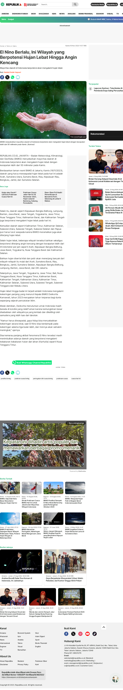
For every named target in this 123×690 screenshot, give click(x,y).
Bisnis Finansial (86, 14)
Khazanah (4, 636)
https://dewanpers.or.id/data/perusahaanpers (19, 677)
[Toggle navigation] (2, 4)
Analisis (21, 640)
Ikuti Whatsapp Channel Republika (34, 363)
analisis (71, 14)
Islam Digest (40, 636)
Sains (4, 19)
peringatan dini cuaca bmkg (43, 378)
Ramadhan (22, 650)
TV (117, 14)
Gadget (11, 19)
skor (33, 14)
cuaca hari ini (76, 378)
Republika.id (112, 4)
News (2, 640)
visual (110, 14)
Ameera (3, 633)
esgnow (100, 14)
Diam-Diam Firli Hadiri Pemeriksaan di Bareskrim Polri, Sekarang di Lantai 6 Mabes (53, 196)
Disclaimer (4, 664)
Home (2, 46)
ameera (5, 14)
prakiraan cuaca (62, 378)
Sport (37, 640)
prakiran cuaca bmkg (22, 378)
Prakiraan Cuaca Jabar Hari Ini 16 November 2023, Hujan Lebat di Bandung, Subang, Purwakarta (30, 197)
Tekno (8, 46)
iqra (54, 14)
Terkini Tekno (95, 146)
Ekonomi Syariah (20, 14)
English (38, 646)
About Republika (6, 661)
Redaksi (21, 661)
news (61, 14)
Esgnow (3, 646)
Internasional (5, 643)
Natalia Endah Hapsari (12, 72)
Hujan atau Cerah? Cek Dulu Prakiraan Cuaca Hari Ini (9, 194)
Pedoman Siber (41, 661)
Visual (20, 646)
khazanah (44, 14)
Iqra (19, 636)
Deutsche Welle (98, 4)
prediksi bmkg (6, 378)
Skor (37, 633)
